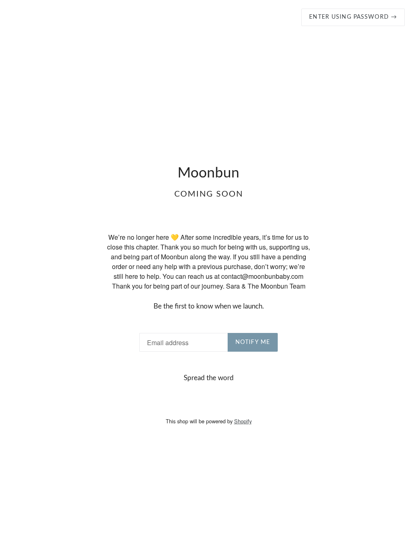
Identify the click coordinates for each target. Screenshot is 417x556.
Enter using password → (353, 17)
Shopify (243, 421)
